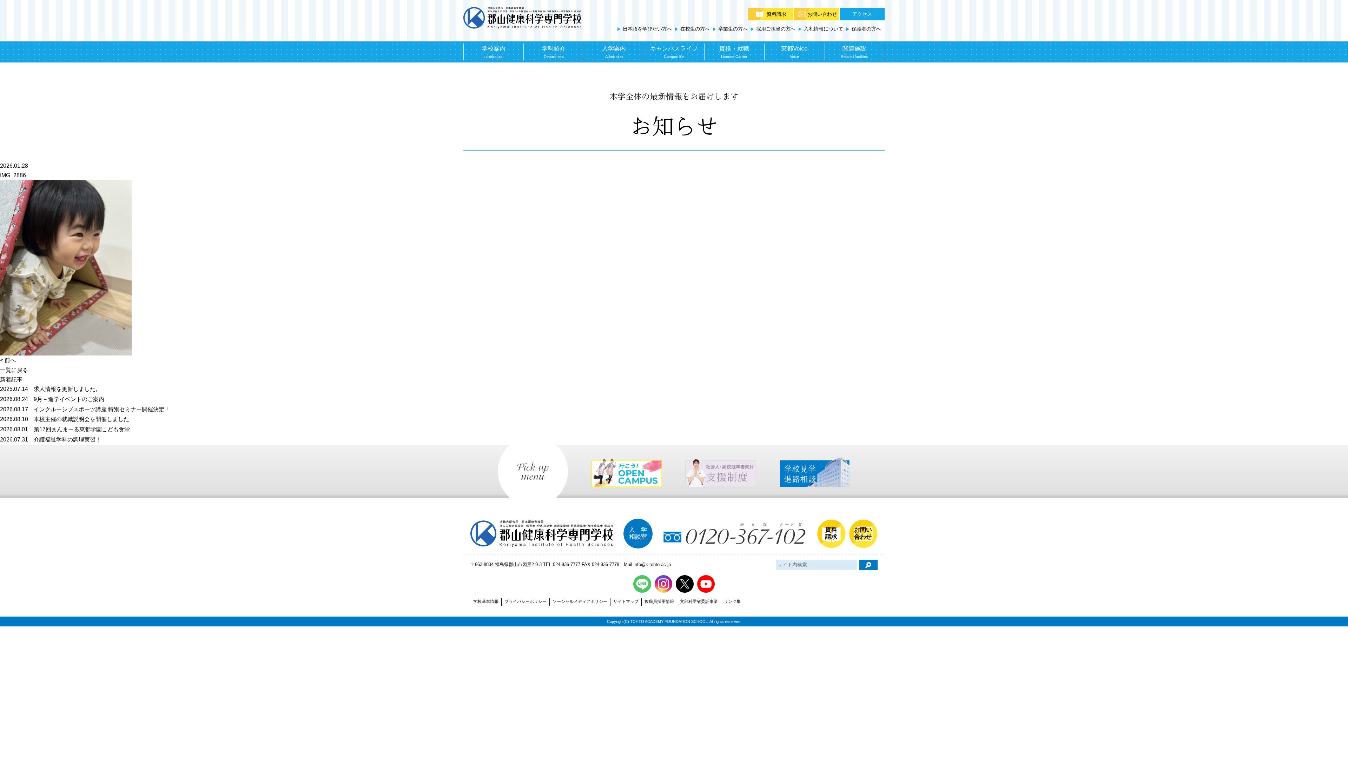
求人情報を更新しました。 (50, 389)
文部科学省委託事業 (699, 601)
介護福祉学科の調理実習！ (50, 440)
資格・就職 (734, 52)
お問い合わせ (822, 14)
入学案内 (614, 52)
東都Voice (794, 52)
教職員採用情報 (659, 601)
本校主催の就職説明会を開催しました (64, 419)
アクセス (862, 14)
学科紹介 (554, 52)
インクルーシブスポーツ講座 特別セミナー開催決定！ (85, 409)
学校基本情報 (485, 601)
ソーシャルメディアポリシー (580, 601)
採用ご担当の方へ (775, 29)
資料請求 (776, 14)
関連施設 (854, 52)
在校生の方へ (695, 29)
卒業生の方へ (733, 29)
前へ (10, 360)
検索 (868, 565)
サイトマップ (626, 601)
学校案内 (493, 52)
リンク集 (732, 601)
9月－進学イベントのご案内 (52, 399)
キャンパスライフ (674, 52)
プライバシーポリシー (525, 601)
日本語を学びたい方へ (647, 29)
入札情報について (823, 29)
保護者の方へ (866, 29)
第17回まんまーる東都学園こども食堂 (65, 429)
